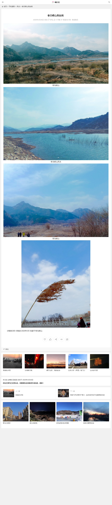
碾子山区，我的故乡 (31, 370)
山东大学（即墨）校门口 (54, 370)
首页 (5, 6)
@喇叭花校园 (12, 380)
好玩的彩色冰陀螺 (62, 423)
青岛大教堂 (6, 423)
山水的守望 (72, 370)
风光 (18, 6)
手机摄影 (12, 6)
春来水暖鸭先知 (88, 423)
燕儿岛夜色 (33, 423)
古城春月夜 (7, 370)
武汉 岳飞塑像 (95, 370)
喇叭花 (57, 2)
